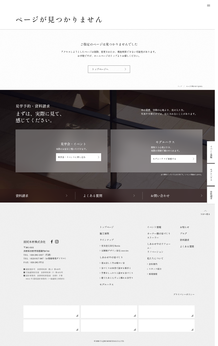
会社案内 (153, 263)
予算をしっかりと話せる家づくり (117, 272)
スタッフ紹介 (155, 268)
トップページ (107, 227)
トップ (180, 86)
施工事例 (104, 233)
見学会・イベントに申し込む (72, 157)
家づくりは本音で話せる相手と (116, 268)
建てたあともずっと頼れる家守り (117, 277)
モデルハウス (211, 174)
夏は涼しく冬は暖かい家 (113, 262)
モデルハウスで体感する (164, 158)
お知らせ (184, 227)
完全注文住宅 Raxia (110, 245)
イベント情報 (211, 152)
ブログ (183, 233)
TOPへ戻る (205, 214)
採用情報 (153, 273)
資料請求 (211, 195)
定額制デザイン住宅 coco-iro (114, 250)
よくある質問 (187, 246)
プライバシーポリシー (184, 294)
